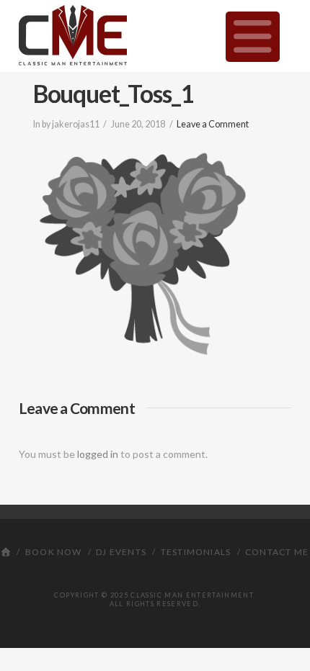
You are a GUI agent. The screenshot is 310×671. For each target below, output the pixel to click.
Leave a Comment (213, 124)
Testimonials (196, 551)
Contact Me (277, 551)
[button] (253, 37)
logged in (97, 454)
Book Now (53, 551)
